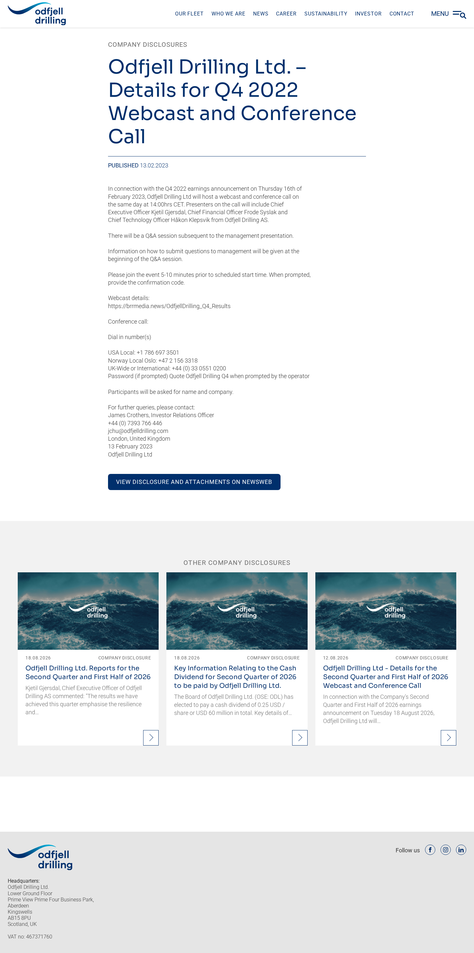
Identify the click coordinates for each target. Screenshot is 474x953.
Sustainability (326, 14)
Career (286, 14)
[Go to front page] (37, 13)
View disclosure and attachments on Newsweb (194, 481)
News (261, 14)
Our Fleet (189, 14)
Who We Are (228, 14)
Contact (402, 14)
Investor (368, 14)
